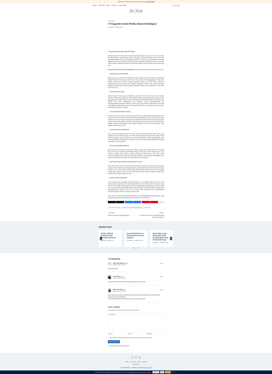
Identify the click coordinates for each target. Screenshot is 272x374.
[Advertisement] (136, 40)
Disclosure (122, 5)
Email (130, 333)
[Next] (171, 238)
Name (111, 333)
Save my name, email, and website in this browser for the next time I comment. (131, 337)
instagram (111, 100)
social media (111, 21)
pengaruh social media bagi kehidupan (132, 207)
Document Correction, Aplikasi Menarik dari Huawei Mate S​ (152, 215)
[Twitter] (176, 5)
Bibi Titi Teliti (118, 289)
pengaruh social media (114, 207)
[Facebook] (173, 5)
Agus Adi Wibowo (119, 263)
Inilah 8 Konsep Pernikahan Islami (118, 214)
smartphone (152, 80)
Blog (108, 5)
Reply (161, 263)
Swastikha (116, 276)
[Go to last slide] (101, 238)
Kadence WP (148, 367)
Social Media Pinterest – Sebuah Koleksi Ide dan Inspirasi (136, 236)
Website (149, 333)
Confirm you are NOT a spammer (119, 346)
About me (101, 5)
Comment (112, 314)
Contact (114, 5)
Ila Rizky (111, 27)
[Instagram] (179, 5)
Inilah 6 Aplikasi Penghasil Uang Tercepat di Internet (108, 236)
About (95, 5)
